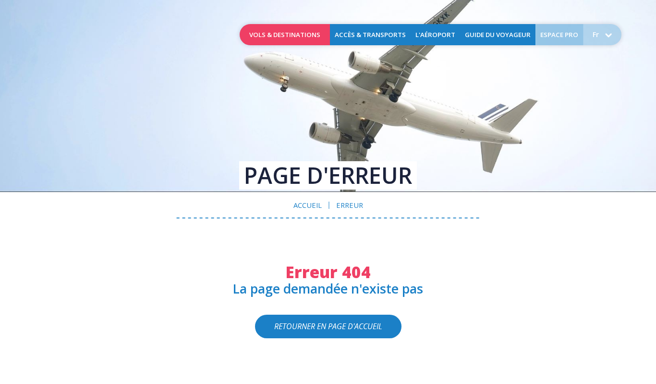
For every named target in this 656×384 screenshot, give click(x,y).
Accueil (72, 34)
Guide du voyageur (498, 34)
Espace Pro (559, 34)
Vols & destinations (284, 34)
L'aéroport (435, 34)
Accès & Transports (370, 34)
